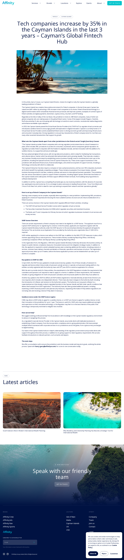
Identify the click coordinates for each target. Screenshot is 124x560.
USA (68, 530)
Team (91, 520)
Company (93, 517)
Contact (92, 526)
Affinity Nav (8, 523)
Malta (68, 520)
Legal (91, 531)
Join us (91, 523)
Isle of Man (70, 517)
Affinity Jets (7, 520)
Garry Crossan (35, 102)
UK (67, 526)
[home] (8, 3)
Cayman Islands (72, 523)
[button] (36, 3)
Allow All (93, 554)
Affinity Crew (8, 517)
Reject (104, 554)
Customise (114, 554)
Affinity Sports (9, 526)
